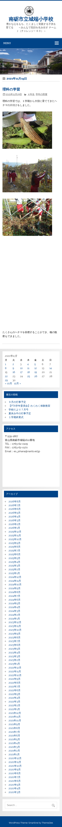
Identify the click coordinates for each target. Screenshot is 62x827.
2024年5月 (14, 603)
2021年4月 (14, 743)
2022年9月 (15, 678)
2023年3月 (14, 656)
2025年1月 (14, 573)
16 (14, 372)
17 (21, 372)
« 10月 (8, 383)
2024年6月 (15, 599)
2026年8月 (15, 501)
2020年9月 (15, 769)
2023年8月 (15, 637)
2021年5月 (14, 739)
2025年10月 (15, 539)
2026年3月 (15, 520)
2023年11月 (15, 626)
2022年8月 (15, 682)
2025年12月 (15, 531)
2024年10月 (15, 584)
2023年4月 (14, 652)
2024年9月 (15, 588)
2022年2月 (14, 705)
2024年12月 (15, 577)
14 (50, 368)
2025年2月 (14, 569)
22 (6, 376)
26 (35, 376)
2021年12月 (15, 713)
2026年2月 (15, 524)
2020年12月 (15, 758)
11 (28, 368)
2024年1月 (14, 618)
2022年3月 (14, 701)
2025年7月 (14, 550)
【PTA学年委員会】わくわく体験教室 (29, 405)
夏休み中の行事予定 (20, 413)
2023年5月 (14, 648)
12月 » (17, 383)
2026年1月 (14, 527)
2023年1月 (14, 663)
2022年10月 (15, 675)
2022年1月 (14, 709)
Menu (7, 43)
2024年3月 (14, 611)
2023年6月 (15, 644)
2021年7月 (14, 731)
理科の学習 (11, 89)
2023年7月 (14, 641)
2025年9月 (15, 543)
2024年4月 (14, 607)
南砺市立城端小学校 (31, 18)
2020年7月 (15, 777)
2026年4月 (15, 516)
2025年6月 (15, 554)
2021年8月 (14, 728)
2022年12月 (15, 667)
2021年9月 (14, 724)
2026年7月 (15, 505)
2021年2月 (14, 750)
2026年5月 (15, 512)
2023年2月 (14, 660)
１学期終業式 (16, 417)
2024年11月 (15, 580)
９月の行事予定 (17, 401)
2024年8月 (15, 592)
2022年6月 (15, 690)
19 (35, 372)
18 (28, 372)
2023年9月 (15, 633)
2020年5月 (15, 784)
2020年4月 (15, 788)
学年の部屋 (41, 94)
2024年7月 (14, 595)
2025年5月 (14, 558)
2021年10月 (15, 720)
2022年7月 (14, 686)
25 (28, 376)
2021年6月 (14, 735)
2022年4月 (14, 697)
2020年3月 (15, 792)
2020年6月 (15, 780)
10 (21, 368)
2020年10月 (15, 765)
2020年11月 (15, 762)
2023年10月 (15, 629)
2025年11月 (15, 535)
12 (35, 368)
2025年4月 (14, 561)
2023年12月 (15, 622)
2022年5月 (14, 694)
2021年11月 (15, 716)
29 (6, 380)
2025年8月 (15, 546)
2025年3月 (14, 565)
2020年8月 (15, 773)
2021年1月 (14, 754)
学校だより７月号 (18, 409)
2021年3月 (14, 747)
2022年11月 (15, 671)
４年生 (31, 94)
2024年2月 (14, 614)
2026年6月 (15, 508)
